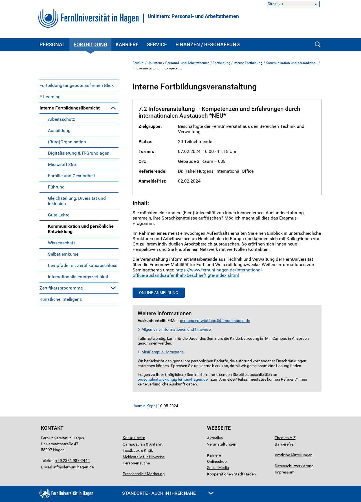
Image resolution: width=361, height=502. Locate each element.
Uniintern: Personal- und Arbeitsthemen (193, 16)
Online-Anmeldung (158, 292)
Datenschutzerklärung (294, 466)
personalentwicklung (198, 320)
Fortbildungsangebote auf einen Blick (76, 85)
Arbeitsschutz (61, 119)
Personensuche (136, 463)
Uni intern (155, 63)
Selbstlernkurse (63, 254)
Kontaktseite (134, 437)
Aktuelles (215, 438)
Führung (56, 187)
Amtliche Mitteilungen (293, 455)
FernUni (138, 63)
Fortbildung (90, 44)
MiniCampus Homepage (163, 352)
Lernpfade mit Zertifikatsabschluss (82, 265)
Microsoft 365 (62, 164)
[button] (113, 107)
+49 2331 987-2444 (72, 460)
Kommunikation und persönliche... (292, 63)
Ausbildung (59, 130)
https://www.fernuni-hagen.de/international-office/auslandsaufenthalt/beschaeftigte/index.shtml (198, 272)
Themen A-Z (285, 437)
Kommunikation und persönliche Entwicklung (81, 228)
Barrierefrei (284, 444)
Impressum (284, 472)
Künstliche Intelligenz (60, 299)
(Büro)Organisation (67, 141)
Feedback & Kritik (138, 450)
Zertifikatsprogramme (61, 288)
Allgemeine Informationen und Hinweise (176, 329)
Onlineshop (217, 461)
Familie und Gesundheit (71, 175)
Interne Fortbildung (248, 63)
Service (157, 44)
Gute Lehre (58, 215)
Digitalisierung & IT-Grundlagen (78, 153)
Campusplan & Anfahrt (143, 444)
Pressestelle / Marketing (144, 474)
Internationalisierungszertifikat (78, 276)
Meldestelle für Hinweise (144, 457)
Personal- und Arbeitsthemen (187, 63)
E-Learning (50, 96)
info (56, 467)
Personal (52, 44)
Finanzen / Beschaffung (207, 44)
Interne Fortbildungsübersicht (69, 108)
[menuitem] (78, 85)
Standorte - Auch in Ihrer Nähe (159, 493)
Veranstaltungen (221, 444)
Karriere (127, 44)
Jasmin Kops (144, 406)
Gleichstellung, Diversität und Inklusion (77, 201)
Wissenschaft (61, 242)
